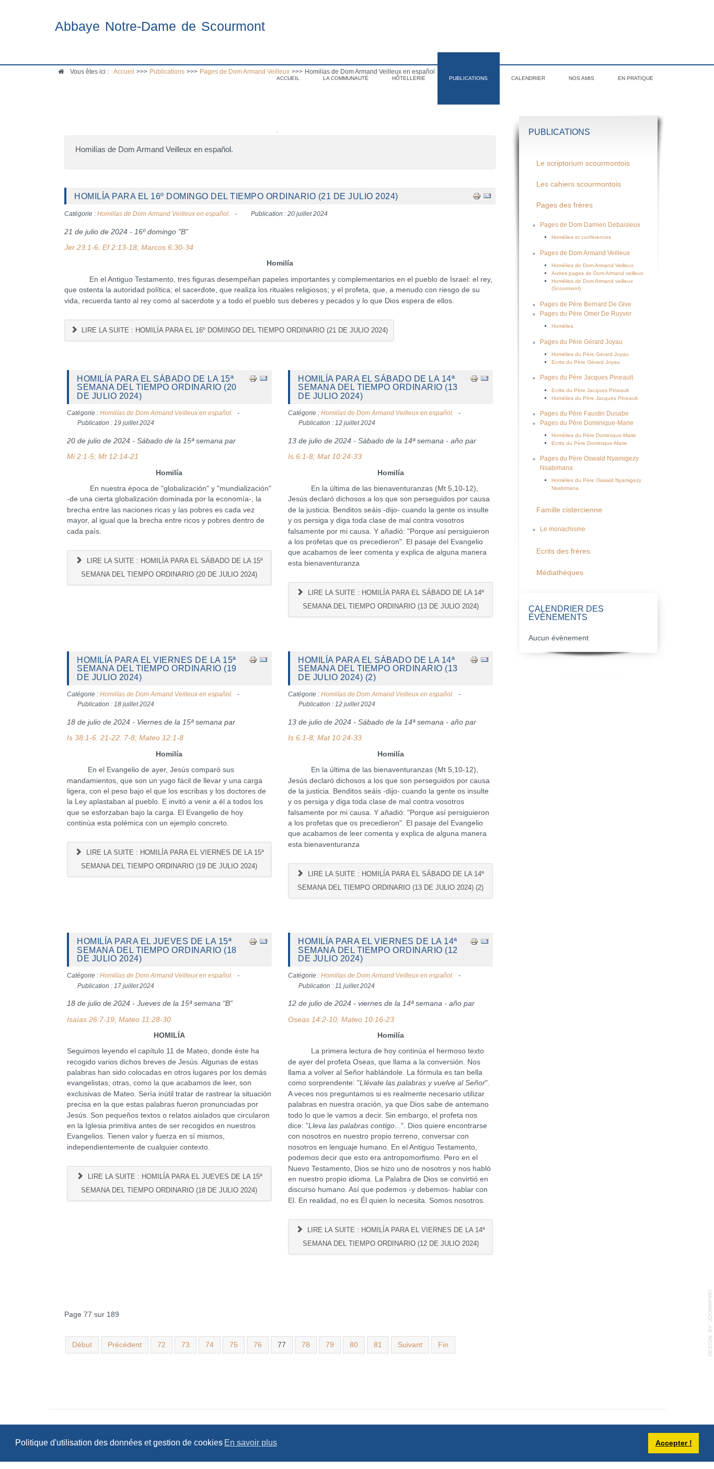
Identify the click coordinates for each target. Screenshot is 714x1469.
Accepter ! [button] (673, 1443)
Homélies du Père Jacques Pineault (594, 398)
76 (258, 1345)
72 (161, 1345)
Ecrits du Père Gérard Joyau (585, 362)
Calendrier (528, 78)
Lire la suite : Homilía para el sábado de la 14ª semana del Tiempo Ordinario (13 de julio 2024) (394, 599)
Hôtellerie (408, 78)
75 (233, 1345)
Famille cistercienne (569, 510)
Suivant (410, 1345)
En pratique (635, 78)
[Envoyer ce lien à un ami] (487, 196)
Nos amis (581, 78)
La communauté (345, 78)
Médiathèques (559, 573)
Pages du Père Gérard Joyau (581, 342)
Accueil (288, 78)
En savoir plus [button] (250, 1442)
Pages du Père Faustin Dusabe (584, 413)
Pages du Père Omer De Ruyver (585, 314)
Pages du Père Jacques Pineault (586, 377)
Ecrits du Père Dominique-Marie (589, 443)
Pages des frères (564, 205)
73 (185, 1345)
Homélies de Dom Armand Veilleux (592, 265)
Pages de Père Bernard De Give (585, 304)
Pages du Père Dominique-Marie (587, 423)
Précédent (125, 1345)
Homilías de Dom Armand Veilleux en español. (163, 213)
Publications (468, 78)
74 (209, 1345)
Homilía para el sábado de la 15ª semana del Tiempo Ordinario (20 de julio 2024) (157, 387)
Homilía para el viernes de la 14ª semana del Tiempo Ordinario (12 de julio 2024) (378, 949)
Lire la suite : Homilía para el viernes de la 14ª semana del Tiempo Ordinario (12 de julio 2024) (394, 1236)
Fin (443, 1345)
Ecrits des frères (563, 551)
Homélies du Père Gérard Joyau (590, 354)
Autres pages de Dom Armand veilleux (597, 273)
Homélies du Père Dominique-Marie (593, 435)
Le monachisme (562, 529)
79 (330, 1345)
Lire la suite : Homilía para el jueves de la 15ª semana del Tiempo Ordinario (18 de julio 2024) (171, 1183)
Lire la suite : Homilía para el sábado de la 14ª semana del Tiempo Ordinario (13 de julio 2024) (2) (390, 880)
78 (306, 1345)
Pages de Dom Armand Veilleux (585, 253)
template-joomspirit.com (710, 1323)
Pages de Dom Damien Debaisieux (590, 225)
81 (378, 1345)
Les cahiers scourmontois (578, 184)
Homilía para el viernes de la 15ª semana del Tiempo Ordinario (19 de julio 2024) (157, 668)
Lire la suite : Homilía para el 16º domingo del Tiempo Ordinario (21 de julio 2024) (233, 330)
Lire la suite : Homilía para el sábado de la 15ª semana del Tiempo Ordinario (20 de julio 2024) (172, 567)
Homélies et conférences (581, 237)
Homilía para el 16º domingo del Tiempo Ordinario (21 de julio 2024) (236, 196)
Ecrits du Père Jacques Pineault (590, 390)
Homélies (562, 326)
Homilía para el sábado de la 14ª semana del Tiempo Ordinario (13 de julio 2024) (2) (378, 668)
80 (354, 1345)
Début (82, 1345)
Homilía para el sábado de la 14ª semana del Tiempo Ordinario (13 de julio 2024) (378, 387)
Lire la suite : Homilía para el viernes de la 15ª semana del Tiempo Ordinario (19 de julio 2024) (172, 859)
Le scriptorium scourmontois (583, 163)
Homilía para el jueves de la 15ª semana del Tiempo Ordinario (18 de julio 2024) (157, 949)
